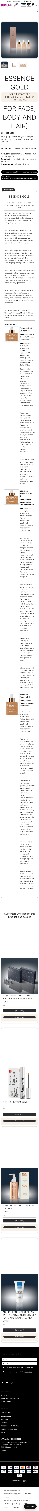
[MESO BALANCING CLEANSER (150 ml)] (19, 1167)
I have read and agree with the (19, 1372)
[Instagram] (13, 1382)
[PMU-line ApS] (9, 5)
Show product (19, 1017)
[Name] (19, 1359)
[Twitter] (8, 1382)
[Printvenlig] (37, 11)
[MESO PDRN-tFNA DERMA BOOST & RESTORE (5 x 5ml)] (19, 957)
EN (25, 5)
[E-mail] (19, 1363)
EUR (29, 5)
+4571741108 (14, 1426)
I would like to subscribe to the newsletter (19, 1367)
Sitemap (4, 1450)
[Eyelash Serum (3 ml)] (19, 1064)
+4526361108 (12, 1429)
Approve (7, 1376)
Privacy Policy (28, 1372)
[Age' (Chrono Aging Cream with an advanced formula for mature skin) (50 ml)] (19, 1274)
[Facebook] (4, 1382)
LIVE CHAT (30, 1506)
